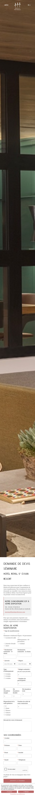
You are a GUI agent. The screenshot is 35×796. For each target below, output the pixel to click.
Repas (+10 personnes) (25, 635)
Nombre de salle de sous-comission (24, 702)
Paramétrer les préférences (17, 794)
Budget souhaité (24, 670)
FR (28, 5)
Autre (7, 646)
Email (6, 760)
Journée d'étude (11, 643)
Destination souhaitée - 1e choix (8, 651)
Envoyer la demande (17, 781)
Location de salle (11, 638)
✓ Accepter (9, 791)
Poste (6, 752)
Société (20, 752)
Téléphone (21, 760)
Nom (20, 745)
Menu (6, 5)
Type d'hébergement (8, 670)
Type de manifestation (11, 631)
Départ (20, 661)
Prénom (7, 745)
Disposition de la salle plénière (9, 702)
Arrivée (7, 661)
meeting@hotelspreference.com (15, 612)
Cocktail (22, 643)
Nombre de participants (22, 679)
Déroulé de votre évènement (13, 720)
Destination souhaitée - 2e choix (24, 650)
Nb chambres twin (26, 690)
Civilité (6, 738)
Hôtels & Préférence (17, 6)
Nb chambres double (16, 691)
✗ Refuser (26, 791)
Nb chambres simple (7, 691)
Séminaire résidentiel (10, 635)
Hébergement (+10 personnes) (23, 640)
